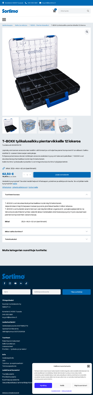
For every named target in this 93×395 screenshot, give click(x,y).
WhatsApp (6, 187)
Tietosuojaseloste (66, 391)
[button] (88, 366)
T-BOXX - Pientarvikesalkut (39, 25)
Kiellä (62, 385)
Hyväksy (43, 385)
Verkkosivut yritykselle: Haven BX (10, 392)
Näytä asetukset (80, 385)
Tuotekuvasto (8, 374)
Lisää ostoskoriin (62, 174)
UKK (3, 360)
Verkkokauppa (7, 25)
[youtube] (15, 283)
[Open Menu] (4, 19)
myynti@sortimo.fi (9, 317)
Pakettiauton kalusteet (11, 341)
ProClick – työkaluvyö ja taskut (14, 349)
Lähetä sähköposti (20, 187)
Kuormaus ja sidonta (10, 379)
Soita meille (33, 187)
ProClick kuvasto (9, 377)
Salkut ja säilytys (21, 25)
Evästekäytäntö (55, 391)
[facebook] (4, 283)
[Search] (88, 11)
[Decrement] (24, 175)
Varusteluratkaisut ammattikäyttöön (17, 382)
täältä (15, 183)
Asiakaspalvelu (8, 358)
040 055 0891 (7, 314)
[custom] (26, 283)
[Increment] (30, 175)
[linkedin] (21, 283)
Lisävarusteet (7, 346)
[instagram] (10, 283)
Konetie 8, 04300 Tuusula (12, 311)
